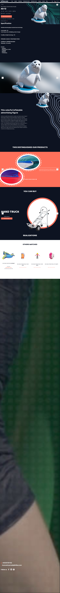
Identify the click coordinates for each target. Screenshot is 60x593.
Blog (47, 1)
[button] (3, 78)
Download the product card (8, 18)
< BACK (2, 4)
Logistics (15, 1)
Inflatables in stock (34, 1)
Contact (43, 1)
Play (12, 1)
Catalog (39, 1)
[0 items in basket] (55, 1)
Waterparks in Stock (26, 1)
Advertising (20, 1)
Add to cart (6, 218)
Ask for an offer (6, 16)
